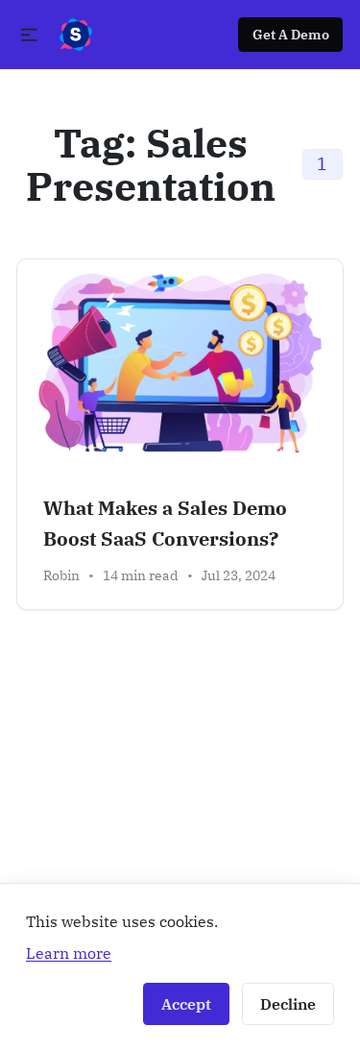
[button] (29, 35)
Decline (288, 1004)
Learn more (68, 952)
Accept (186, 1004)
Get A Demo (290, 34)
